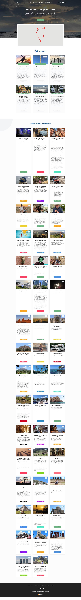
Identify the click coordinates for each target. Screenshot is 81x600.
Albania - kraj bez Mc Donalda (40, 487)
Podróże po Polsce (48, 2)
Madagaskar (23, 487)
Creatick (40, 594)
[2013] (23, 531)
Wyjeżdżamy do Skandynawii (57, 96)
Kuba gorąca (57, 458)
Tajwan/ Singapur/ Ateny (40, 240)
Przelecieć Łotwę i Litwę (24, 66)
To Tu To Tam (17, 4)
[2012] (23, 556)
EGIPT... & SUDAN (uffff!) (23, 325)
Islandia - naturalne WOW (40, 325)
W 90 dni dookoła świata (40, 566)
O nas (30, 2)
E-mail (65, 2)
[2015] (23, 505)
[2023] (40, 230)
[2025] (57, 128)
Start (27, 2)
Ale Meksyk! (23, 515)
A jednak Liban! (23, 435)
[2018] (57, 395)
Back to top (79, 598)
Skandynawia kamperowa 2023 (24, 93)
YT (63, 2)
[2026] (23, 128)
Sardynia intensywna (40, 353)
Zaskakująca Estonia (40, 66)
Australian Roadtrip (23, 541)
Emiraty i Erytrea (23, 214)
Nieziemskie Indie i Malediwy (23, 240)
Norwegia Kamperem (57, 353)
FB (58, 2)
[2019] (23, 365)
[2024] (57, 176)
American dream (40, 375)
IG (60, 2)
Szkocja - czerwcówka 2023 (57, 240)
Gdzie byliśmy (35, 2)
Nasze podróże (41, 2)
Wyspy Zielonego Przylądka (57, 405)
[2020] (23, 343)
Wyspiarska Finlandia (57, 66)
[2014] (57, 505)
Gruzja (57, 541)
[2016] (57, 448)
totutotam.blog (39, 591)
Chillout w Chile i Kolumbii (57, 487)
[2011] (40, 556)
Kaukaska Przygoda (57, 515)
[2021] (23, 315)
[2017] (57, 425)
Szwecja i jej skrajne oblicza (40, 96)
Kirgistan (40, 458)
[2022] (40, 256)
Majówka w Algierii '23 (23, 266)
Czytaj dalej (23, 81)
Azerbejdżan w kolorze (57, 214)
